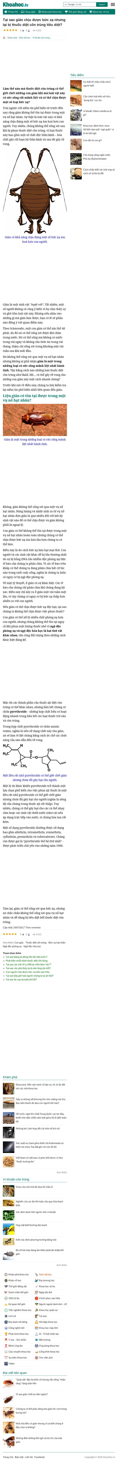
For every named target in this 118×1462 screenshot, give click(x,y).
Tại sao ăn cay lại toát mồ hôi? (21, 979)
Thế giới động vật (77, 11)
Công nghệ (29, 11)
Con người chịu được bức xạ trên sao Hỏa (27, 972)
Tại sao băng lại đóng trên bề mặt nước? (26, 957)
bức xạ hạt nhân (56, 942)
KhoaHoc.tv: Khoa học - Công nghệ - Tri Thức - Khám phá (19, 4)
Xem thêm (62, 1172)
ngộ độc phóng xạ (12, 946)
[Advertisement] (35, 63)
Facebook (39, 1457)
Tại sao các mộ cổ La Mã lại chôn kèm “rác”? (28, 964)
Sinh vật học (24, 37)
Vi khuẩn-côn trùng (41, 37)
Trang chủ (12, 11)
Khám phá (12, 37)
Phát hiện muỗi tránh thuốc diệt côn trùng (26, 961)
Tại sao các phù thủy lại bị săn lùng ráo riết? (28, 968)
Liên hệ (29, 1457)
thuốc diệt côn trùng (36, 942)
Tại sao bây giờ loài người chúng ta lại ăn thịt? (29, 976)
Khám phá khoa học (51, 11)
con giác (19, 942)
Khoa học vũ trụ (100, 11)
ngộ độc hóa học (32, 946)
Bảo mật (19, 1457)
